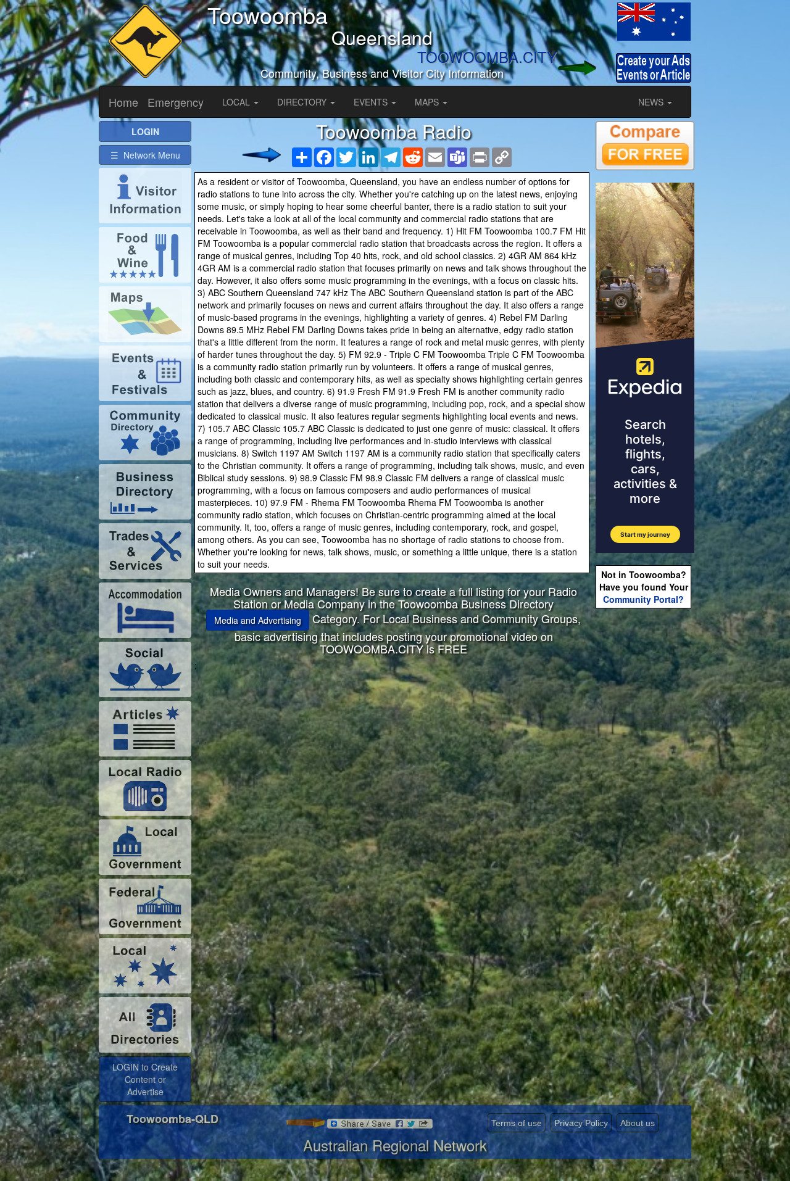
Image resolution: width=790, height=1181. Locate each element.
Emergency (176, 102)
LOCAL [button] (237, 102)
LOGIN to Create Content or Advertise (145, 1079)
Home (123, 102)
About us (637, 1123)
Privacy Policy (581, 1123)
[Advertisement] (393, 757)
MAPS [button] (428, 102)
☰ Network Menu (145, 155)
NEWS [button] (652, 102)
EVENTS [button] (372, 102)
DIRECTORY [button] (303, 102)
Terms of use (516, 1123)
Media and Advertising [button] (257, 620)
